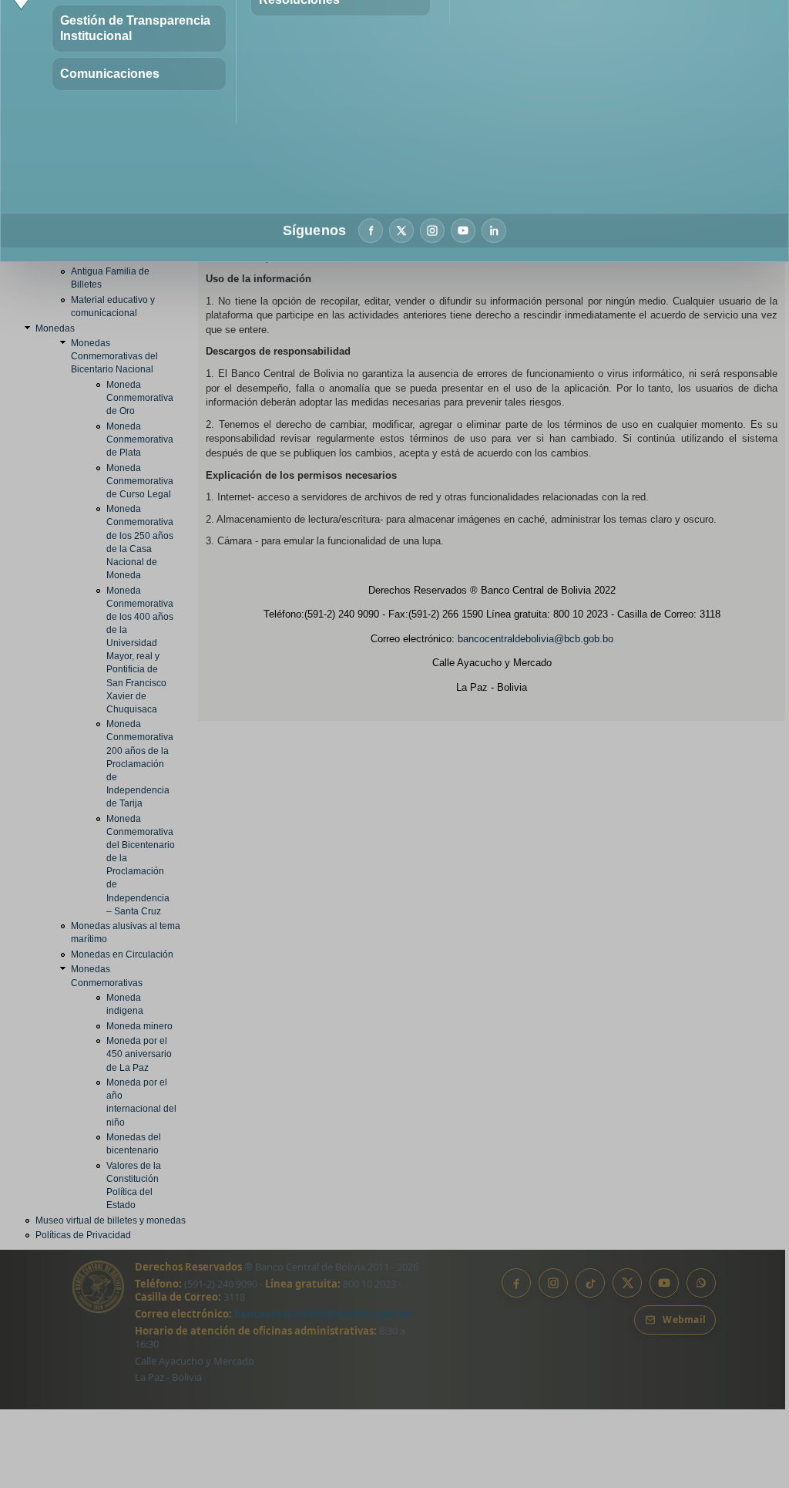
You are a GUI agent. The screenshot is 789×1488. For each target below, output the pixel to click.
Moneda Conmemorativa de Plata (139, 439)
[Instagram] (432, 230)
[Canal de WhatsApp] (701, 1283)
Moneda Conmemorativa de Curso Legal (139, 481)
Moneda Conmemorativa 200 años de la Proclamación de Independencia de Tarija (139, 764)
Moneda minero (139, 1026)
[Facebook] (370, 230)
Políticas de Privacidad (83, 1235)
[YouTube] (463, 230)
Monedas (55, 328)
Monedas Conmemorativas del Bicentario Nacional (114, 356)
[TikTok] (590, 1283)
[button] (139, 28)
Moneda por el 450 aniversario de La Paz (139, 1053)
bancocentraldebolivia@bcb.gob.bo (535, 639)
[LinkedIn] (494, 230)
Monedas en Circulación (122, 954)
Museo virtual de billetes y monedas (110, 1220)
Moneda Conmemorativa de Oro (139, 397)
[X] (401, 230)
